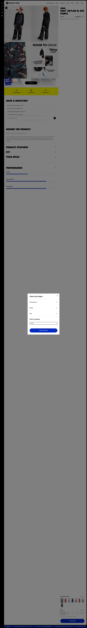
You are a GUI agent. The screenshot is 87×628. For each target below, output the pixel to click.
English (32, 323)
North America (33, 302)
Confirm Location (43, 330)
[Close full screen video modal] (57, 295)
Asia (31, 313)
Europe (31, 307)
